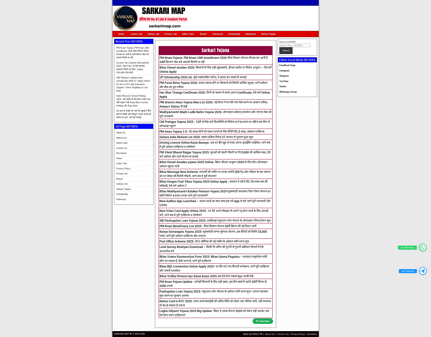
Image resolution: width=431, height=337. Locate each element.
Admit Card (188, 34)
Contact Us (121, 148)
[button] (423, 247)
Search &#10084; (287, 42)
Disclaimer (121, 153)
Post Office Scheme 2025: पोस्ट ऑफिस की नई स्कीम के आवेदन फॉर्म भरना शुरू (204, 241)
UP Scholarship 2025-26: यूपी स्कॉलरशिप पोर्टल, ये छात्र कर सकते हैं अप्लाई (202, 77)
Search (286, 50)
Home (121, 34)
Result (203, 34)
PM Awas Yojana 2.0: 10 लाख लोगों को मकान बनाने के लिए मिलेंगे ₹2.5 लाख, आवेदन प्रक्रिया (211, 131)
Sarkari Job (153, 34)
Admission (250, 34)
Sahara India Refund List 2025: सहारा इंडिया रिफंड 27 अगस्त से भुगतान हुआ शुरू (206, 137)
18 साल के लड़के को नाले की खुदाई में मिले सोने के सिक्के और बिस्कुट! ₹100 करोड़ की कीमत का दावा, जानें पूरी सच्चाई (133, 114)
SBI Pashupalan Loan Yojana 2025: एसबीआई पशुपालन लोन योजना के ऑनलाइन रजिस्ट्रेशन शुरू (215, 220)
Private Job (170, 34)
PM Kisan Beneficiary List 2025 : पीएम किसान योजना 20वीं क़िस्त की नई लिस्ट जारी (207, 226)
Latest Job (136, 34)
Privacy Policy (123, 168)
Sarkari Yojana (268, 34)
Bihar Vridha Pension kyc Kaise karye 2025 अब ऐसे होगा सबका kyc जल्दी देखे (206, 276)
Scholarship (234, 34)
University (218, 34)
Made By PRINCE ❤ (253, 334)
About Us (120, 132)
